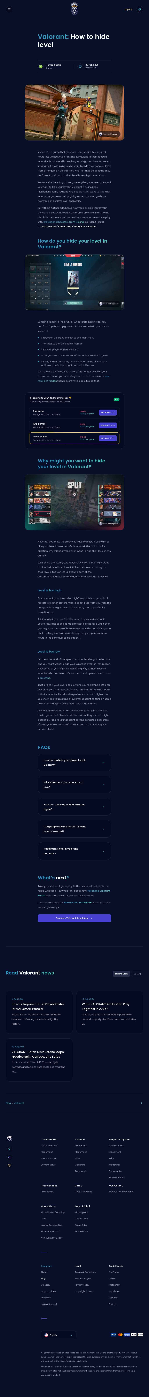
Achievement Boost (51, 1237)
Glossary (45, 1284)
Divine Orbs (81, 1225)
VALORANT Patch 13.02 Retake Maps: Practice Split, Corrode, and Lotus (37, 1054)
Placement (47, 1151)
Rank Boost (81, 1145)
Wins (77, 1158)
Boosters (46, 1297)
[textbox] (58, 1335)
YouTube (114, 1272)
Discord (113, 1297)
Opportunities (48, 1291)
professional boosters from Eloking (63, 222)
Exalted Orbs (81, 1231)
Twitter (113, 1304)
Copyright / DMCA (84, 1291)
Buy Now (108, 412)
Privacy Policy (82, 1284)
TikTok (112, 1278)
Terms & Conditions (85, 1272)
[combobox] (58, 1335)
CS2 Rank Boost (49, 1145)
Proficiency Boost (50, 1231)
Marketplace (81, 1212)
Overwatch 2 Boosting (121, 1191)
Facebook (114, 1291)
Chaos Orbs (81, 1218)
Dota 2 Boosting (83, 1191)
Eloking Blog (121, 973)
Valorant (19, 1103)
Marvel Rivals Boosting (53, 1212)
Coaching (80, 1164)
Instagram (114, 1284)
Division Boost (116, 1145)
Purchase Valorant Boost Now (72, 918)
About (44, 1272)
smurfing (45, 678)
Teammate (81, 1171)
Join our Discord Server (77, 902)
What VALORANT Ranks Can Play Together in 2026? (106, 1006)
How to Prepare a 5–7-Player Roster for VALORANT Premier (37, 1006)
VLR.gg (137, 973)
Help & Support (49, 1304)
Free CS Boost (48, 1158)
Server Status (48, 1164)
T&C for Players (83, 1278)
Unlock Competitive (51, 1225)
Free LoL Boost (117, 1177)
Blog (8, 1103)
